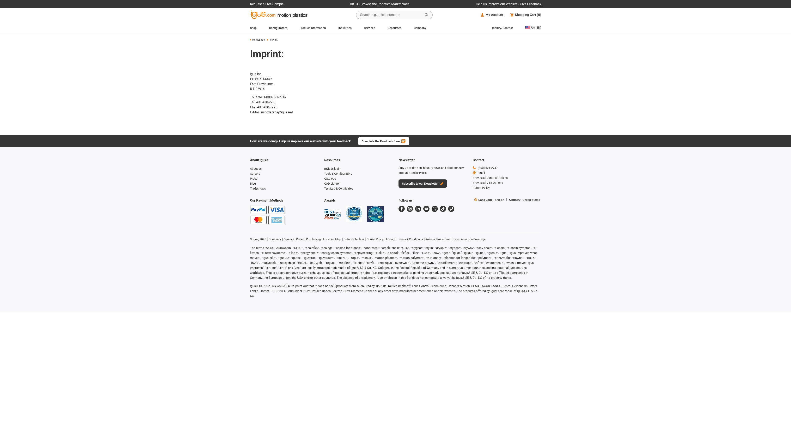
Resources (394, 28)
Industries (345, 28)
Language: (491, 199)
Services (369, 28)
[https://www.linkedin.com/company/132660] (418, 209)
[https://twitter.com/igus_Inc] (435, 209)
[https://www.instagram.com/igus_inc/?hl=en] (410, 209)
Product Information (312, 28)
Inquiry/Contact (502, 28)
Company (420, 28)
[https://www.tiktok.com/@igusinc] (443, 209)
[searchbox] (391, 15)
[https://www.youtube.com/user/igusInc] (426, 209)
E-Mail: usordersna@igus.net (271, 112)
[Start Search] (426, 14)
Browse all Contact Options (490, 177)
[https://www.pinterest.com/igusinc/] (451, 209)
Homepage (258, 39)
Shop (253, 28)
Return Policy (481, 187)
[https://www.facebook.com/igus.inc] (401, 209)
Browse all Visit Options (488, 182)
